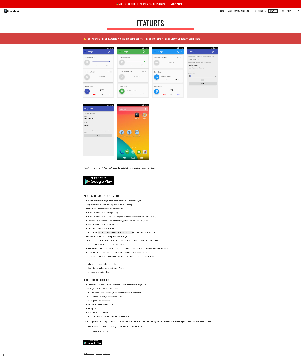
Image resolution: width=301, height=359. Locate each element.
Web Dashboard (89, 354)
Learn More (194, 38)
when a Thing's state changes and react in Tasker (136, 256)
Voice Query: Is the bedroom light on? (113, 248)
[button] (298, 11)
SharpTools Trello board (134, 326)
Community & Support (103, 354)
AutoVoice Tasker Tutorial (112, 240)
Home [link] (221, 11)
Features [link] (273, 11)
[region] (150, 4)
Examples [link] (258, 11)
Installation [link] (286, 11)
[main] (150, 24)
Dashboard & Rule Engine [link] (239, 11)
